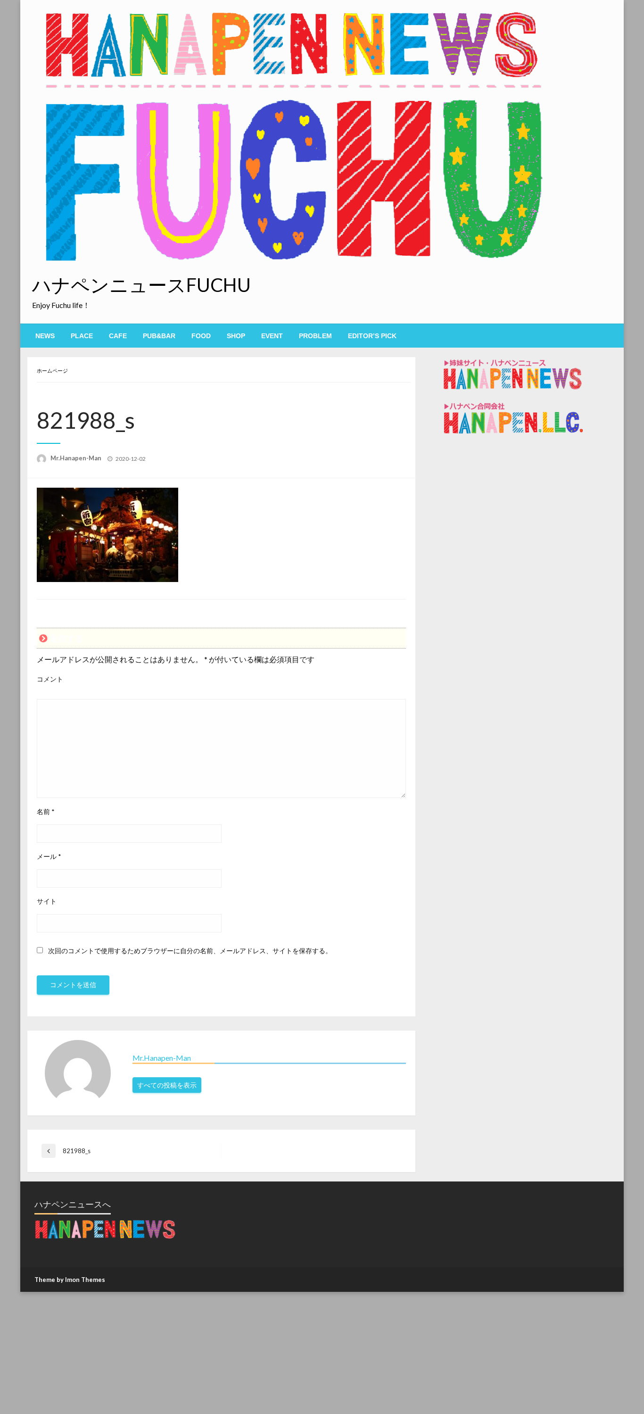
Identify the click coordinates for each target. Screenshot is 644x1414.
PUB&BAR (159, 336)
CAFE (118, 336)
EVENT (272, 336)
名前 (46, 811)
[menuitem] (45, 336)
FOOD (201, 336)
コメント (50, 679)
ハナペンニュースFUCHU (141, 285)
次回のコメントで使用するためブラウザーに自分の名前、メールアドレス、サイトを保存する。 (190, 951)
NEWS (45, 336)
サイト (47, 901)
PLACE (82, 336)
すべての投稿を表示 (167, 1085)
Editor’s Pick (372, 336)
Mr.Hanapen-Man (76, 458)
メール (49, 856)
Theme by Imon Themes (69, 1279)
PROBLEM (315, 336)
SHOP (236, 336)
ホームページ (52, 370)
